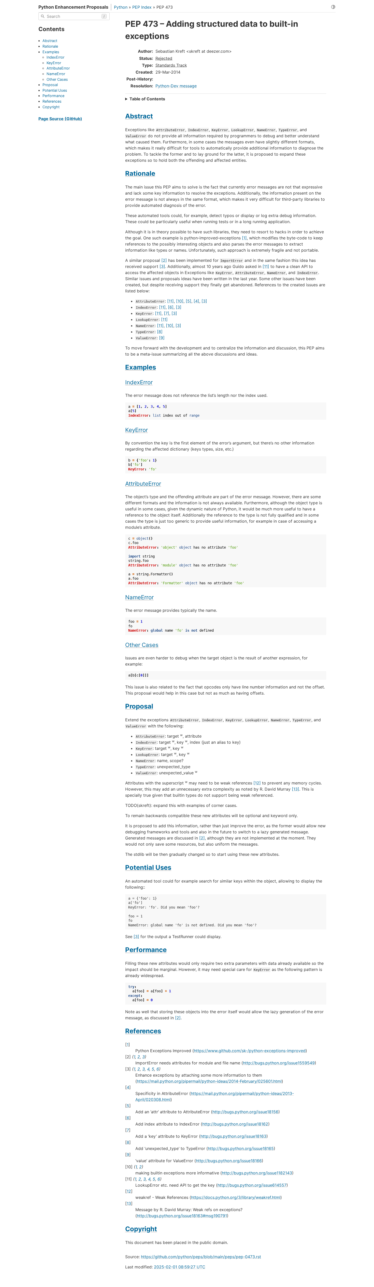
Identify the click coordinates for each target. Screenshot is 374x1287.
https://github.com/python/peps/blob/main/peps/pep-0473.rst (201, 1256)
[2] (164, 260)
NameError (56, 74)
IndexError (55, 57)
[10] (179, 301)
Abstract (49, 41)
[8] (160, 331)
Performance (53, 96)
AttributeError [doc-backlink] (143, 483)
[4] (196, 301)
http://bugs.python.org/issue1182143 (257, 1172)
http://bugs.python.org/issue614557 (252, 1185)
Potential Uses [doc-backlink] (148, 867)
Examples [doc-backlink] (140, 367)
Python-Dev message (176, 85)
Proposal (50, 85)
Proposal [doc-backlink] (139, 706)
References (52, 101)
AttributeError (58, 68)
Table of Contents (147, 98)
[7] (166, 313)
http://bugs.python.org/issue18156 (245, 1111)
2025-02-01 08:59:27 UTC (179, 1266)
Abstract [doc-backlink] (139, 116)
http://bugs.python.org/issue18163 (233, 1136)
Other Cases (57, 79)
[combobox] (74, 16)
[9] (162, 337)
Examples (50, 52)
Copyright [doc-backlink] (141, 1229)
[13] (295, 789)
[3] (162, 266)
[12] (257, 782)
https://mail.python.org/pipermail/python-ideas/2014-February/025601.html (209, 1081)
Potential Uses (54, 90)
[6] (171, 307)
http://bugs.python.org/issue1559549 (279, 1062)
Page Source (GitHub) (60, 118)
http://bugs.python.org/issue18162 (235, 1124)
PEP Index (142, 7)
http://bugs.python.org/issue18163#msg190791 (182, 1215)
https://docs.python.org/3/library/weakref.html (235, 1197)
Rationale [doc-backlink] (140, 173)
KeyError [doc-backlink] (136, 429)
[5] (188, 301)
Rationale (50, 46)
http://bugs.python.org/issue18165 (241, 1148)
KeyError (54, 63)
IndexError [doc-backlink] (139, 382)
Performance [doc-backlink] (146, 950)
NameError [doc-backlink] (139, 597)
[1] (244, 237)
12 (129, 1191)
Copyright (51, 107)
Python (120, 7)
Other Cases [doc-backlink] (142, 644)
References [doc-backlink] (143, 1031)
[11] (266, 266)
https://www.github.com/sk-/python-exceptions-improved (250, 1050)
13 (129, 1203)
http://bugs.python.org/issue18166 (229, 1160)
